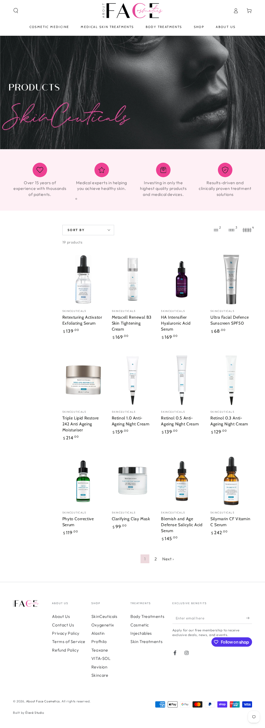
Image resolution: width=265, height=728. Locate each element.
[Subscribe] (249, 618)
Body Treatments (147, 616)
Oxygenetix (102, 624)
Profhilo (99, 641)
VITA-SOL (101, 658)
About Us (61, 616)
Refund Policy (65, 650)
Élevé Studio (34, 713)
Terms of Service (68, 641)
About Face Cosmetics (43, 701)
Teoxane (99, 650)
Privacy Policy (65, 633)
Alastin (98, 633)
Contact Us (63, 624)
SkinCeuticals (104, 616)
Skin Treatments (146, 641)
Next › (168, 558)
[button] (16, 10)
